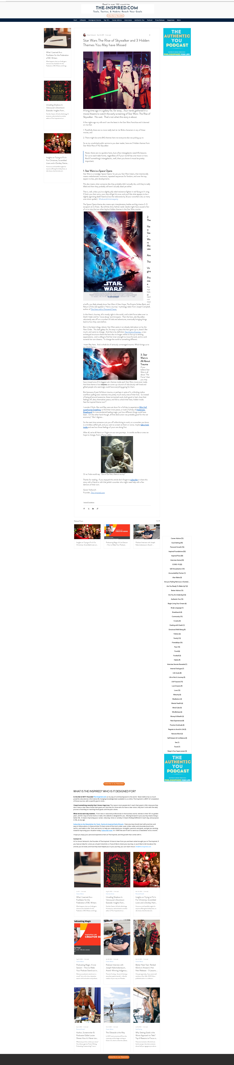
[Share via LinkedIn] (93, 508)
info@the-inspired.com (143, 847)
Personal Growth (140, 894)
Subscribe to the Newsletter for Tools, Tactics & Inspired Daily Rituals (98, 824)
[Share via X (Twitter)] (88, 508)
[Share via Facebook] (84, 508)
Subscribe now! (107, 830)
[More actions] (150, 35)
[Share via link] (97, 508)
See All (158, 521)
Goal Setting (139, 1029)
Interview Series (110, 894)
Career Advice (80, 894)
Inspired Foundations (89, 502)
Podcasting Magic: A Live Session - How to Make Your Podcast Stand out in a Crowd (117, 543)
